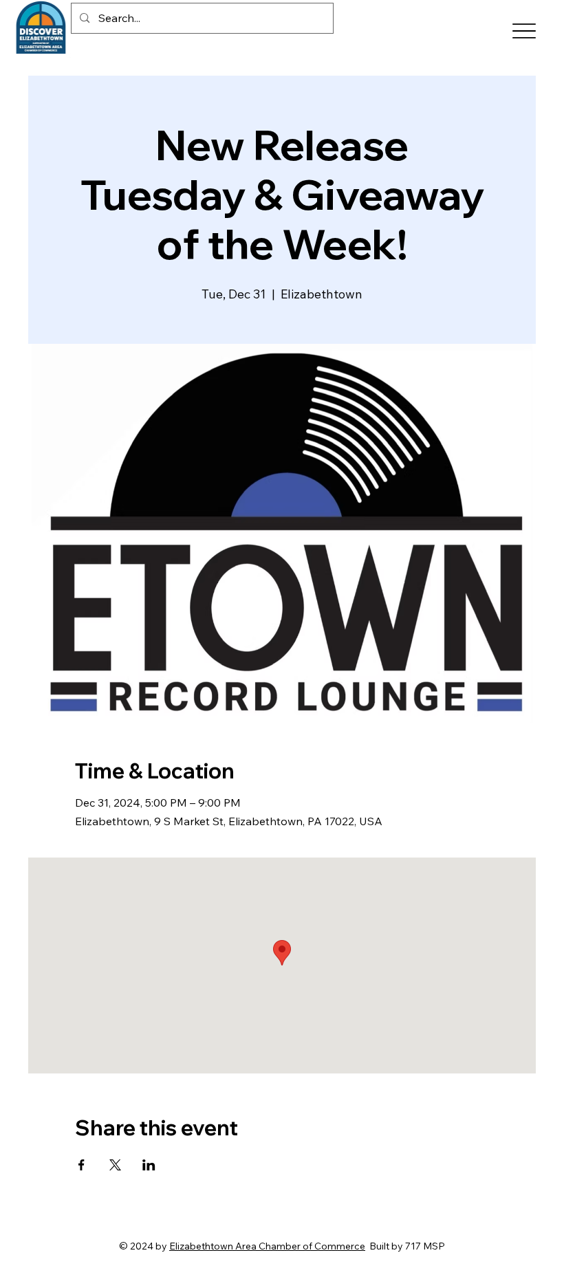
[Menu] (524, 31)
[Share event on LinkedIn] (148, 1164)
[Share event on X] (115, 1164)
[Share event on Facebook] (81, 1164)
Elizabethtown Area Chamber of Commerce (267, 1246)
